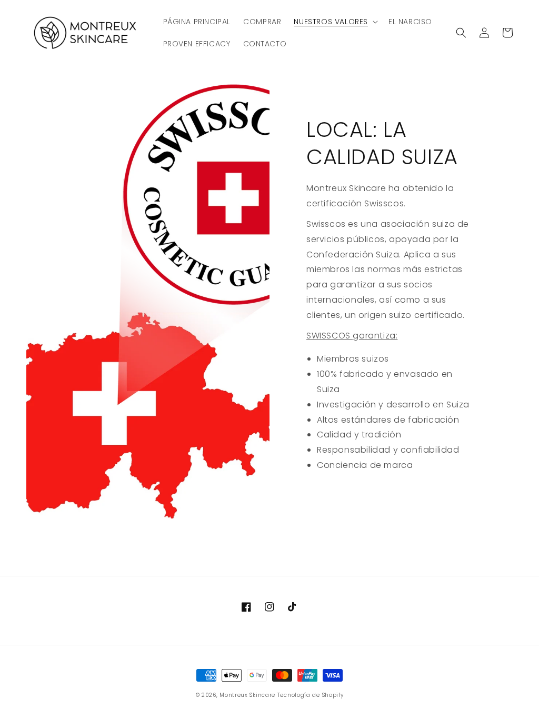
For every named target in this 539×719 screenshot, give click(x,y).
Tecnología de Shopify (310, 695)
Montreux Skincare (247, 695)
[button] (334, 22)
